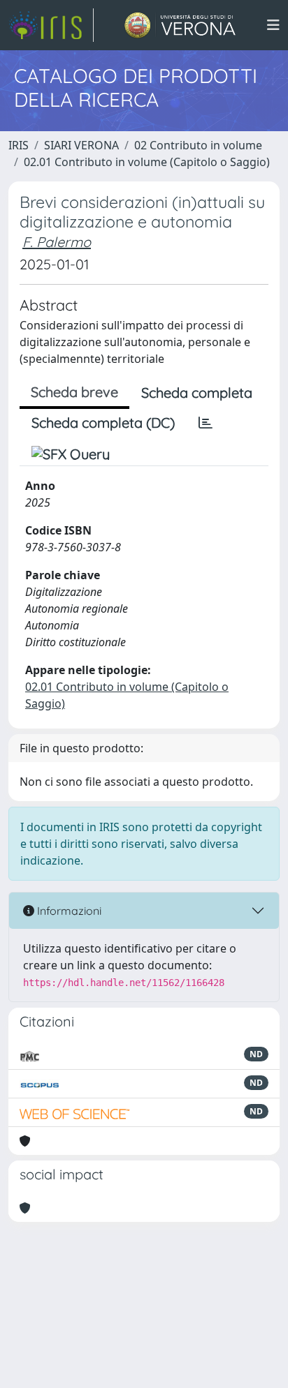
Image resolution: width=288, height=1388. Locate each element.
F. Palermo (56, 242)
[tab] (205, 423)
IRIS (18, 145)
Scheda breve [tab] (74, 392)
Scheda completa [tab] (196, 392)
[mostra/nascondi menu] (273, 25)
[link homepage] (51, 25)
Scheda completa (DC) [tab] (103, 422)
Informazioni (67, 911)
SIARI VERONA (81, 145)
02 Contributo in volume (198, 145)
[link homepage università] (180, 25)
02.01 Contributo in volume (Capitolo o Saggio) (147, 162)
